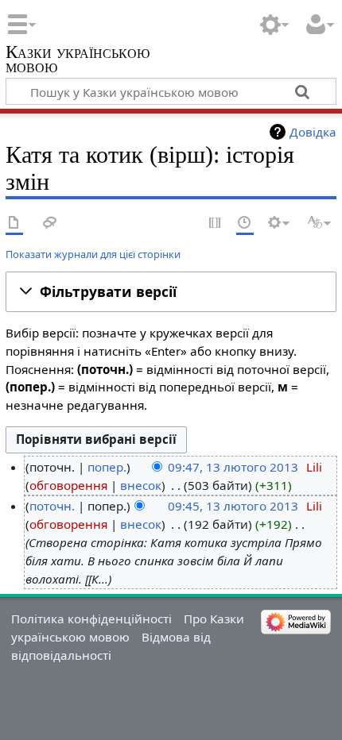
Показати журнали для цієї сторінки (93, 254)
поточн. (52, 506)
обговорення (68, 485)
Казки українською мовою (78, 60)
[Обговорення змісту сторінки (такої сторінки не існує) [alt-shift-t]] (50, 223)
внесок (140, 485)
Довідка (313, 132)
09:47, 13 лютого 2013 (233, 467)
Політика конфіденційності (91, 618)
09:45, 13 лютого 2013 (233, 506)
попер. (106, 467)
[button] (171, 292)
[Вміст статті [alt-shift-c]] (14, 223)
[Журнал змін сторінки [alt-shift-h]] (245, 223)
